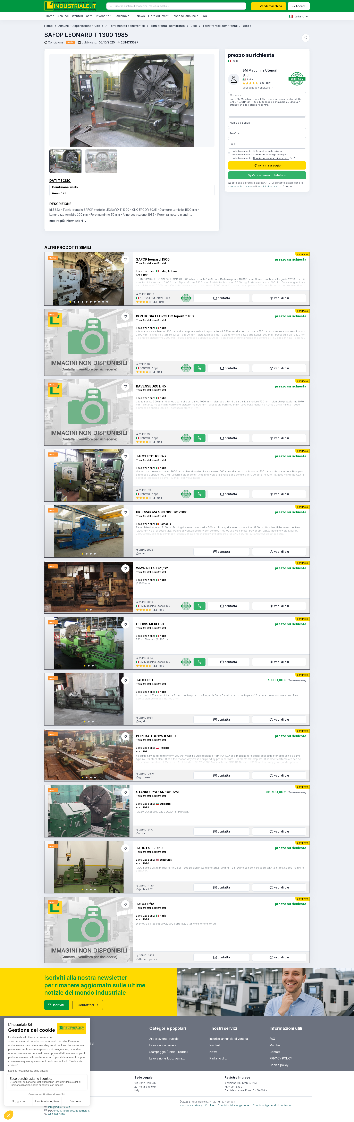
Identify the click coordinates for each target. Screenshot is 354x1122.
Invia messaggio (269, 165)
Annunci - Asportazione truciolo (80, 25)
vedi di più (281, 298)
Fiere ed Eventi (158, 16)
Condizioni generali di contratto (271, 158)
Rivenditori (103, 16)
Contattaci (86, 1005)
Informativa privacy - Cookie (196, 1105)
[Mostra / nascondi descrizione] (68, 220)
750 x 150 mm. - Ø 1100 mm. (153, 639)
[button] (70, 302)
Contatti (275, 1052)
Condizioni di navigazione (268, 154)
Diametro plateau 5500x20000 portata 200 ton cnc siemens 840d (176, 923)
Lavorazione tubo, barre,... (167, 1058)
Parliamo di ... (124, 16)
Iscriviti (58, 1005)
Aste (89, 16)
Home (50, 16)
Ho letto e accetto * (259, 154)
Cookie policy (279, 1065)
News (141, 16)
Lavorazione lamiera (163, 1045)
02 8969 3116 (56, 1114)
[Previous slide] (51, 279)
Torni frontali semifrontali (127, 25)
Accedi (300, 6)
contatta (224, 298)
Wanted (77, 16)
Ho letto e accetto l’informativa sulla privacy (256, 151)
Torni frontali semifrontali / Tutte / (227, 25)
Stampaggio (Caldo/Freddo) (168, 1052)
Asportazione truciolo (164, 1038)
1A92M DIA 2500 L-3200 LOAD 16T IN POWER (163, 811)
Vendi (271, 6)
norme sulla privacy (240, 186)
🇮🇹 (296, 16)
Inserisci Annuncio (185, 16)
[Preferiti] (306, 38)
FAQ (204, 16)
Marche (275, 1045)
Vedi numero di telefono (269, 175)
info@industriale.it (59, 1106)
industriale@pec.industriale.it (72, 1110)
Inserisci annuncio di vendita (229, 1038)
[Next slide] (205, 100)
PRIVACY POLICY (281, 1058)
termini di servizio (268, 186)
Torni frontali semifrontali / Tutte (173, 25)
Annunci (63, 16)
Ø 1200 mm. (143, 583)
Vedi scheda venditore (257, 87)
